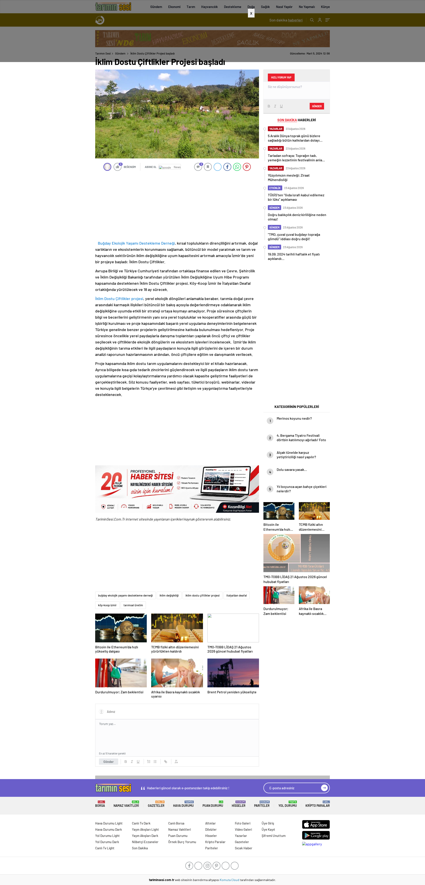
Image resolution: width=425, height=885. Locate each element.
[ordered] (149, 761)
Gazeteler (156, 804)
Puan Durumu (213, 804)
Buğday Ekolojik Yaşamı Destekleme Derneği (136, 243)
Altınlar (210, 823)
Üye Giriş (268, 823)
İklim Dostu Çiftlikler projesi (119, 298)
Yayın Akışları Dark (145, 836)
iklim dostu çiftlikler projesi (202, 595)
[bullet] (155, 761)
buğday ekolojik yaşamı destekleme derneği (125, 595)
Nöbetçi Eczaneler (145, 842)
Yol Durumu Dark (107, 842)
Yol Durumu (287, 804)
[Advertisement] (212, 40)
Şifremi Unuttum (274, 836)
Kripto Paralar (317, 804)
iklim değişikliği (169, 595)
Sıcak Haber (243, 848)
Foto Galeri (242, 823)
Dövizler (211, 829)
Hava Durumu (183, 804)
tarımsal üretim (133, 605)
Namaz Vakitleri (126, 804)
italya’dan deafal (236, 595)
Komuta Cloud (230, 880)
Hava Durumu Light (109, 823)
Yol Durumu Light (107, 836)
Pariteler (262, 804)
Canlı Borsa (176, 823)
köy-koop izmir (107, 605)
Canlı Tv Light (104, 848)
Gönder (108, 762)
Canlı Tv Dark (141, 823)
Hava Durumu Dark (108, 829)
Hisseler (238, 804)
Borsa (100, 804)
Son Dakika (140, 848)
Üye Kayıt (268, 829)
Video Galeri (243, 829)
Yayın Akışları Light (145, 829)
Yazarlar (241, 836)
